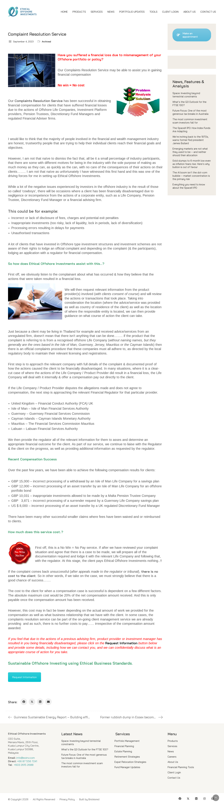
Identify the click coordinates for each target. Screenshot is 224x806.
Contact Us (174, 777)
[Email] (48, 701)
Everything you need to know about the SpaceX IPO (189, 186)
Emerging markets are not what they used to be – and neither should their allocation (190, 152)
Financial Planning (124, 746)
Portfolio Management (127, 740)
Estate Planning (123, 751)
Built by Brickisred (89, 799)
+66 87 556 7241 (27, 761)
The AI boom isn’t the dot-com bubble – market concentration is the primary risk (191, 176)
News (171, 751)
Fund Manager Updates (127, 767)
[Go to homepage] (22, 12)
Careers (172, 756)
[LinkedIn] (40, 701)
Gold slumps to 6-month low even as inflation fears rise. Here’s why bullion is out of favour (192, 164)
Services (172, 746)
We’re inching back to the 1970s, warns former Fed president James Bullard (191, 140)
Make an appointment (190, 35)
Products (173, 740)
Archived (46, 41)
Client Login (174, 772)
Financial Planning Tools (181, 767)
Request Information (24, 677)
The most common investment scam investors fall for (190, 121)
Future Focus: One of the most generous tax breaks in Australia (190, 112)
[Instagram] (204, 798)
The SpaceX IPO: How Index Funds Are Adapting (191, 129)
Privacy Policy (67, 799)
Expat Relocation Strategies (130, 761)
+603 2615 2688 (23, 764)
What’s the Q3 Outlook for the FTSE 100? (189, 103)
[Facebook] (23, 701)
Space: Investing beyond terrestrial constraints (186, 95)
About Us (173, 761)
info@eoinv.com (25, 757)
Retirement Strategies (127, 756)
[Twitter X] (32, 701)
